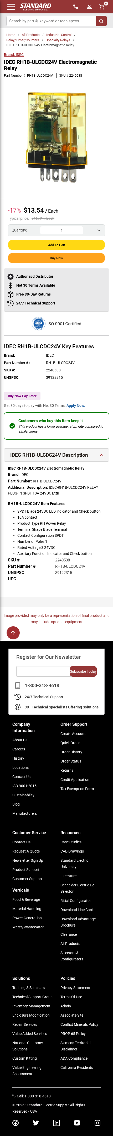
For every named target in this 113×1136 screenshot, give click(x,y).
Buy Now (56, 258)
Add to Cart (56, 245)
